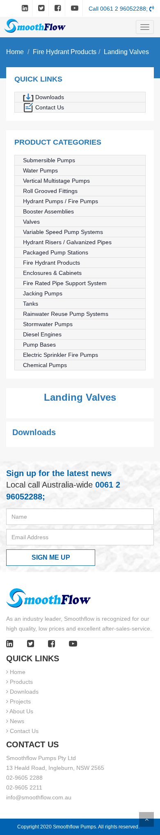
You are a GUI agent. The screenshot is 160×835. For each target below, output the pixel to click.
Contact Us (49, 107)
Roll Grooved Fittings (50, 191)
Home (15, 51)
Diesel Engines (42, 334)
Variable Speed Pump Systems (63, 232)
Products (20, 681)
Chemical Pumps (45, 365)
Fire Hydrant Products (64, 51)
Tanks (30, 303)
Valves (31, 221)
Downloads (49, 97)
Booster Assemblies (48, 211)
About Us (20, 711)
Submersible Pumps (49, 160)
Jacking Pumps (42, 293)
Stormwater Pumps (48, 324)
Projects (19, 701)
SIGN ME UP (51, 557)
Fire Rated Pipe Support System (65, 283)
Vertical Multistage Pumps (56, 180)
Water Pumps (40, 170)
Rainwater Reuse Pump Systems (65, 314)
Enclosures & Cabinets (52, 273)
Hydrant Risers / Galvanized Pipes (67, 242)
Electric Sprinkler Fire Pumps (60, 355)
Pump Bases (39, 344)
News (16, 721)
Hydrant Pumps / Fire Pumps (60, 201)
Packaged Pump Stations (55, 252)
